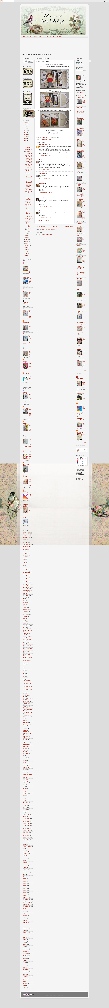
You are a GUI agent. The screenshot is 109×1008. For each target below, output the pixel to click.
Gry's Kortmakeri (81, 272)
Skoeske (25, 939)
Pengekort (25, 869)
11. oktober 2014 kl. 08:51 (45, 217)
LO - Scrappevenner (28, 209)
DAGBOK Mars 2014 (27, 689)
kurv (24, 812)
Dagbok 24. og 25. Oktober (28, 162)
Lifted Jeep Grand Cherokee (80, 274)
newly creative (80, 393)
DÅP (24, 718)
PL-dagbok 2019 (26, 902)
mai (26, 237)
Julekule (24, 758)
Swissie (79, 162)
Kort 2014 (25, 791)
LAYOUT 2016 (26, 825)
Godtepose (25, 746)
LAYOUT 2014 (26, 821)
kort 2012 (25, 788)
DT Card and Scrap (27, 703)
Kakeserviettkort (26, 767)
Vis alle (85, 370)
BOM (24, 620)
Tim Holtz (25, 302)
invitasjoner (25, 753)
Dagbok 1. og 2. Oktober (29, 219)
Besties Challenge (25, 362)
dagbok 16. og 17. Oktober (28, 176)
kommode (25, 777)
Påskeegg (25, 920)
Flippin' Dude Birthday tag (83, 250)
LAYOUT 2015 (26, 823)
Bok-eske (25, 616)
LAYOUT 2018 (26, 828)
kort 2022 (25, 805)
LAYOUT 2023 (26, 837)
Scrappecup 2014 (27, 928)
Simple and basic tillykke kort (83, 260)
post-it (24, 913)
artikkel (24, 597)
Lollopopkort (25, 842)
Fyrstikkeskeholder (27, 725)
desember (27, 147)
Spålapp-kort (26, 953)
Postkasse (25, 915)
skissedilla (25, 937)
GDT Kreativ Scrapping (25, 731)
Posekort (25, 911)
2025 (25, 124)
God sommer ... (30, 326)
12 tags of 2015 (26, 537)
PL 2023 (24, 894)
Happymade (80, 256)
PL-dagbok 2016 (26, 899)
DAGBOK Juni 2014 (27, 683)
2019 (25, 136)
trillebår (24, 962)
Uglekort (25, 965)
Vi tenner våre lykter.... (83, 353)
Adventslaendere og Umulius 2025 (27, 591)
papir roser (25, 867)
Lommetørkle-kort (27, 846)
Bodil (40, 159)
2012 (25, 249)
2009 (25, 255)
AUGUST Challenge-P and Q (30, 457)
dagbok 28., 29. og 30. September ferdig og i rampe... (28, 224)
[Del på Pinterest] (58, 137)
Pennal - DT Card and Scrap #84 (28, 185)
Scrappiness (26, 335)
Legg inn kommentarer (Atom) (49, 229)
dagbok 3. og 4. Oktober (28, 212)
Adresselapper (26, 540)
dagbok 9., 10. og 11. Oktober (28, 192)
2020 (25, 134)
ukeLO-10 (25, 967)
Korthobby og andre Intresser (80, 151)
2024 (25, 126)
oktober (27, 151)
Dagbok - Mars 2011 (27, 654)
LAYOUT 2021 (26, 834)
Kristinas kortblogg (79, 185)
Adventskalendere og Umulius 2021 (28, 582)
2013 (25, 247)
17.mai (24, 539)
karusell (24, 772)
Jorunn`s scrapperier (26, 492)
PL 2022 (24, 892)
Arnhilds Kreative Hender (27, 477)
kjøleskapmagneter (27, 774)
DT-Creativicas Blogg (27, 712)
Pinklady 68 (42, 197)
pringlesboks (26, 916)
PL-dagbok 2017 (26, 901)
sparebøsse (25, 948)
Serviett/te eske (26, 932)
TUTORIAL (25, 964)
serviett (24, 930)
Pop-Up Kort (25, 909)
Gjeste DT (25, 739)
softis (24, 946)
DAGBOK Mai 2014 (27, 686)
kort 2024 (25, 809)
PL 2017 (24, 883)
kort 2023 (25, 807)
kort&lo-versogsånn (80, 290)
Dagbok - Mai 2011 (27, 651)
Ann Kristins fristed (80, 312)
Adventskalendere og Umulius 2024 (28, 588)
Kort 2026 (25, 811)
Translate (81, 64)
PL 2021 (24, 890)
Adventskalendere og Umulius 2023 (28, 585)
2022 (25, 130)
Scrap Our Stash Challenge (27, 374)
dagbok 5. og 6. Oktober (28, 205)
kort (23, 786)
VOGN (24, 985)
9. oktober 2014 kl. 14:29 (45, 169)
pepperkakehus (26, 872)
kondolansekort (26, 779)
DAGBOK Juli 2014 (27, 680)
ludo (24, 848)
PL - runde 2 (28, 167)
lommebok (25, 844)
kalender (25, 769)
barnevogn (25, 602)
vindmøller (25, 983)
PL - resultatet (28, 153)
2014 (25, 146)
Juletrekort (25, 764)
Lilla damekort (83, 132)
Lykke (83, 434)
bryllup (24, 623)
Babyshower (83, 340)
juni (26, 235)
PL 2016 (24, 881)
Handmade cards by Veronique (25, 505)
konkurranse (25, 782)
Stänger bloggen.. (80, 268)
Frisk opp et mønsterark (83, 100)
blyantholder (25, 611)
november (27, 149)
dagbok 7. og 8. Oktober (28, 202)
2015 (25, 144)
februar (27, 243)
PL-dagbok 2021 (26, 906)
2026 (25, 122)
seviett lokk (25, 934)
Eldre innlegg (69, 226)
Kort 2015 (25, 793)
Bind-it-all (25, 607)
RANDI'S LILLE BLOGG (80, 200)
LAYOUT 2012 (26, 818)
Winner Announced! (30, 378)
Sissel (40, 210)
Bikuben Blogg (27, 310)
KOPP (24, 784)
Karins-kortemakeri (26, 424)
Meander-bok (26, 851)
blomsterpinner (26, 609)
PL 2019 (24, 886)
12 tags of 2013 (26, 533)
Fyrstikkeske (25, 724)
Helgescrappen (26, 749)
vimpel (24, 981)
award (24, 600)
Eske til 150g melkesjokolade (30, 428)
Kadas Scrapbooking (80, 267)
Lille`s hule (26, 408)
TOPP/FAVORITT (50, 36)
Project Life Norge (26, 264)
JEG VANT (59, 36)
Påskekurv (25, 922)
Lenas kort (79, 174)
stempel (24, 957)
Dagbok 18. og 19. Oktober (28, 173)
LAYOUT (25, 816)
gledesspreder (26, 742)
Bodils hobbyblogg (80, 118)
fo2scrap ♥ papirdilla (79, 349)
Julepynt (25, 762)
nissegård (25, 860)
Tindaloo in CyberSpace (80, 246)
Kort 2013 (25, 790)
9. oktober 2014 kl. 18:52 (45, 178)
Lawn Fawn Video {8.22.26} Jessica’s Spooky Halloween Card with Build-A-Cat (81, 111)
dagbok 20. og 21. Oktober (28, 170)
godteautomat (26, 744)
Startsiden (55, 226)
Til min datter (83, 293)
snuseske (25, 944)
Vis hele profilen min (81, 92)
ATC (24, 598)
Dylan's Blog (80, 404)
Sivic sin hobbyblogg (80, 301)
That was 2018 (83, 423)
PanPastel (25, 865)
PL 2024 (24, 895)
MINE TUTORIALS (39, 36)
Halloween (25, 748)
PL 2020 (24, 888)
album (24, 593)
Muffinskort (25, 857)
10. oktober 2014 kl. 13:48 (45, 206)
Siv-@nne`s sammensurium (80, 338)
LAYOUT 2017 (26, 827)
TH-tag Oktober (28, 179)
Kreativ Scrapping (25, 291)
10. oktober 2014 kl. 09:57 (45, 192)
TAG (24, 960)
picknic (24, 876)
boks (24, 618)
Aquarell (41, 183)
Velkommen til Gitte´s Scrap (80, 279)
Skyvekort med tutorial (83, 204)
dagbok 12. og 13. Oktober (28, 189)
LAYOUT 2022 (26, 835)
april (26, 239)
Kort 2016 (25, 795)
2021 (25, 132)
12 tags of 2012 (26, 532)
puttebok (25, 918)
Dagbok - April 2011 (27, 630)
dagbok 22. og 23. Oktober (28, 165)
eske (24, 720)
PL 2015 (24, 879)
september (27, 228)
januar (27, 245)
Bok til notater (26, 614)
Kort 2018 (25, 798)
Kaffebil (24, 765)
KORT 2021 (25, 804)
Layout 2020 (25, 832)
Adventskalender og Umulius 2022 (27, 570)
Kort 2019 (25, 800)
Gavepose (25, 728)
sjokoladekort (26, 935)
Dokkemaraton (26, 701)
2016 (25, 142)
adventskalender (26, 544)
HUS (24, 751)
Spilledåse (25, 951)
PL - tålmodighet (28, 216)
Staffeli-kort (25, 955)
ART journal (25, 595)
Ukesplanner (26, 969)
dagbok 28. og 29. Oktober (28, 156)
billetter (24, 605)
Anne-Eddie (42, 173)
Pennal (24, 871)
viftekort (24, 979)
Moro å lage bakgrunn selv (83, 305)
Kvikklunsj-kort (26, 814)
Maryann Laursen (43, 144)
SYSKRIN (25, 958)
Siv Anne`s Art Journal (80, 433)
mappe (24, 850)
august (27, 231)
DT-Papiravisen (26, 715)
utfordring (25, 972)
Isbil (23, 755)
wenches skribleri (25, 393)
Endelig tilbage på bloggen (83, 364)
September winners (30, 365)
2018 (25, 138)
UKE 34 (83, 120)
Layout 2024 (25, 839)
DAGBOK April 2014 (27, 666)
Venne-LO (25, 978)
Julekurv (25, 760)
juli (26, 233)
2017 (25, 140)
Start (24, 36)
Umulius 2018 (26, 971)
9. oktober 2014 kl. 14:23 (45, 155)
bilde (24, 604)
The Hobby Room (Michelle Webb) (81, 419)
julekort (24, 757)
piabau (78, 235)
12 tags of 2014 (26, 535)
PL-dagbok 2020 (26, 904)
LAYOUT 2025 (26, 841)
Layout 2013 (25, 820)
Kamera (24, 771)
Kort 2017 (25, 797)
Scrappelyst (26, 277)
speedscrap (25, 949)
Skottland (25, 941)
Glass (24, 741)
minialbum (25, 853)
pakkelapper (25, 864)
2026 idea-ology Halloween (26, 304)
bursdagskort (26, 625)
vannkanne (25, 974)
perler (24, 874)
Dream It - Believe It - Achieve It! (30, 314)
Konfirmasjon (26, 781)
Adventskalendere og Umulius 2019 (28, 576)
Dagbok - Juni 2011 (27, 648)
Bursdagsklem (30, 293)
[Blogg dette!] (53, 137)
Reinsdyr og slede (27, 925)
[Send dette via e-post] (52, 137)
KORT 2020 (25, 802)
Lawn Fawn (80, 107)
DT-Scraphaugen (27, 716)
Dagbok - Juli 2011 (27, 645)
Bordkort (25, 621)
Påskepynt (25, 924)
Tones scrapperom (80, 140)
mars (26, 241)
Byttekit (24, 627)
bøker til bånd (26, 628)
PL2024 (24, 908)
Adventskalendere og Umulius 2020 (28, 579)
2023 (25, 128)
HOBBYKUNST (80, 97)
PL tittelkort (25, 897)
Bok (23, 613)
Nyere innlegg (40, 226)
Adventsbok (25, 542)
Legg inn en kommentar (43, 220)
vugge (24, 987)
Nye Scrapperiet (27, 517)
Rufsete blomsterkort (83, 143)
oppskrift (25, 862)
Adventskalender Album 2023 (26, 567)
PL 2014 (24, 878)
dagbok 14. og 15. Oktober (28, 181)
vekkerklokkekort (26, 976)
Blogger (61, 995)
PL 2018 (24, 885)
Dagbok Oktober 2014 (45, 139)
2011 (25, 251)
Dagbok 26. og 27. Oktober (28, 159)
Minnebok (25, 855)
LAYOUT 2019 (26, 830)
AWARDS (29, 36)
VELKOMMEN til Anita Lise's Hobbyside (81, 323)
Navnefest (25, 858)
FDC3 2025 (25, 722)
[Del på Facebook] (56, 137)
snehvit (24, 942)
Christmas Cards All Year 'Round (27, 452)
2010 (25, 253)
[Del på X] (55, 137)
